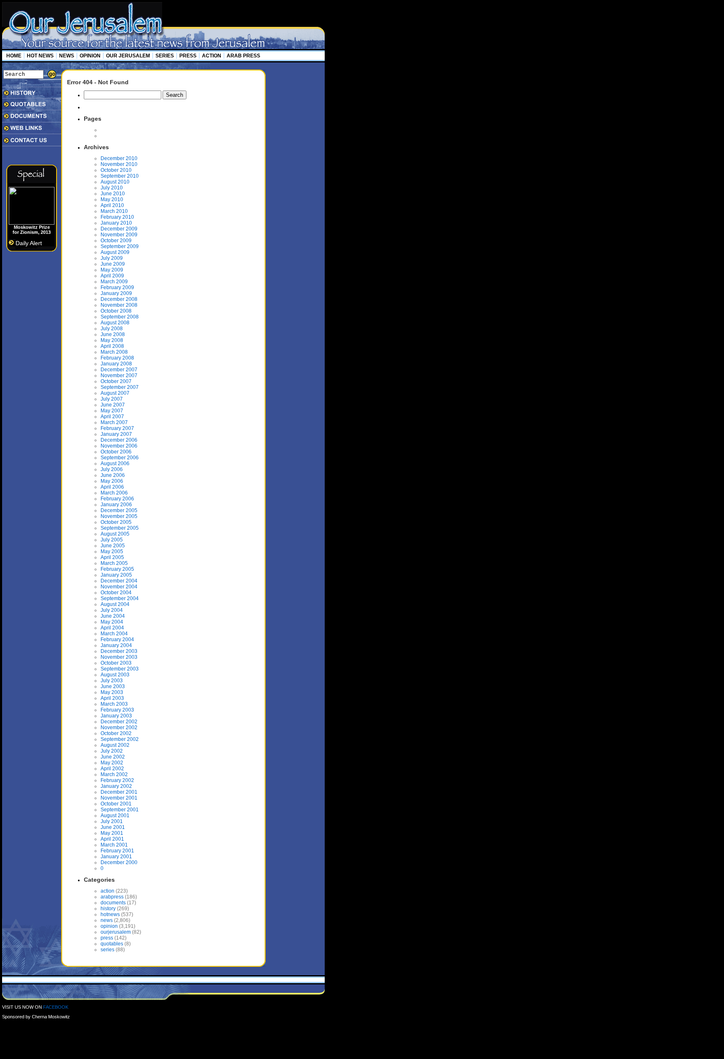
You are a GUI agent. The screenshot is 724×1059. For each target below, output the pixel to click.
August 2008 (115, 323)
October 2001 (116, 804)
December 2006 (119, 440)
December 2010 (119, 158)
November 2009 (119, 235)
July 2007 (112, 399)
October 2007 (116, 381)
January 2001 (116, 857)
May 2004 (112, 622)
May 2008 (112, 340)
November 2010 (119, 164)
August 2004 (115, 604)
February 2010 (117, 217)
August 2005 (115, 534)
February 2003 (117, 710)
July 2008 (112, 328)
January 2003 (116, 716)
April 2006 (112, 487)
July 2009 (112, 258)
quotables (112, 944)
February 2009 (117, 287)
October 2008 (116, 311)
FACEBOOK (55, 1007)
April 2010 (112, 205)
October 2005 (116, 522)
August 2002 (115, 745)
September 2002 (120, 739)
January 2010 (116, 223)
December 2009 (119, 229)
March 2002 (114, 774)
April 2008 (112, 346)
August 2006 (115, 463)
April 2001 (112, 839)
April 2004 (112, 628)
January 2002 (116, 786)
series (107, 950)
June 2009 (113, 264)
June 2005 (113, 546)
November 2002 (119, 727)
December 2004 (119, 581)
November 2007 (119, 375)
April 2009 (112, 276)
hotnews (110, 914)
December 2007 (119, 370)
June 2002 (113, 757)
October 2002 (116, 733)
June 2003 (113, 686)
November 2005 (119, 516)
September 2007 (120, 387)
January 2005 (116, 575)
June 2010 (113, 194)
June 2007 (113, 405)
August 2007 (115, 393)
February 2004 (117, 639)
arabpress (112, 897)
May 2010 (112, 199)
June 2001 (113, 827)
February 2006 (117, 499)
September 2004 (120, 598)
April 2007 (112, 416)
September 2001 (120, 810)
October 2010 (116, 170)
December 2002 (119, 722)
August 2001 (115, 815)
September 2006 (120, 458)
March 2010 (114, 211)
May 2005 (112, 551)
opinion (109, 926)
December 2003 (119, 651)
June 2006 (113, 475)
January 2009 (116, 293)
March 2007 (114, 422)
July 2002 (112, 751)
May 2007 (112, 411)
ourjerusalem (116, 932)
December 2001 (119, 792)
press (107, 938)
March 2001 (114, 845)
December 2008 (119, 299)
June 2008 (113, 334)
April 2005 (112, 557)
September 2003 (120, 669)
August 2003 (115, 675)
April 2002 (112, 769)
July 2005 (112, 540)
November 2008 (119, 305)
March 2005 (114, 563)
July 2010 (112, 188)
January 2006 (116, 504)
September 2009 (120, 246)
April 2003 (112, 698)
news (107, 920)
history (108, 908)
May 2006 (112, 481)
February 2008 (117, 358)
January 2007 (116, 434)
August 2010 (115, 182)
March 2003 (114, 704)
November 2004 (119, 587)
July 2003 (112, 681)
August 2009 (115, 252)
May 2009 (112, 270)
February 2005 (117, 569)
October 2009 (116, 240)
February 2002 (117, 780)
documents (113, 903)
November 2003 (119, 657)
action (107, 891)
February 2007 (117, 428)
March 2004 (114, 634)
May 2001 (112, 833)
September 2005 (120, 528)
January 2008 (116, 364)
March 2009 (114, 282)
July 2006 (112, 469)
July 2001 (112, 821)
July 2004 (112, 610)
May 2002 (112, 763)
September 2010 (120, 176)
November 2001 (119, 798)
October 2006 (116, 452)
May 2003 (112, 692)
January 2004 (116, 645)
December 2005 (119, 510)
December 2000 (119, 862)
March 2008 (114, 352)
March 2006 (114, 493)
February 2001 (117, 851)
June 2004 (113, 616)
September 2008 (120, 317)
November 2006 (119, 446)
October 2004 (116, 593)
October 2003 (116, 663)
